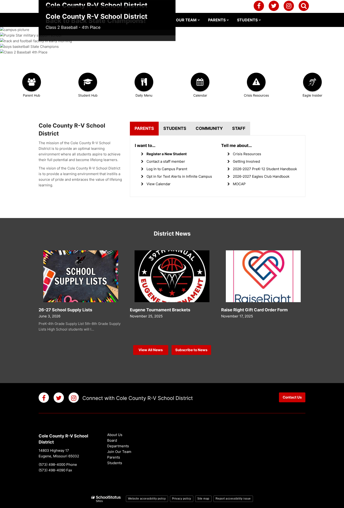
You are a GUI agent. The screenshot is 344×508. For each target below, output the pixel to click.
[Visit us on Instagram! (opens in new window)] (289, 6)
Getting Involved (246, 161)
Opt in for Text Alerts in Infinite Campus (179, 176)
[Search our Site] (304, 6)
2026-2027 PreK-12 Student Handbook (265, 169)
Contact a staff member (165, 161)
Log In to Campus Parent (166, 169)
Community (209, 128)
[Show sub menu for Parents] (228, 20)
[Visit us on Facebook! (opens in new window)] (259, 6)
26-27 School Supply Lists (65, 309)
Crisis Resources (247, 154)
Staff (238, 128)
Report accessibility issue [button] (233, 498)
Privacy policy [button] (181, 498)
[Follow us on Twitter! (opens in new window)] (274, 6)
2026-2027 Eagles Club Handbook (261, 176)
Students (174, 128)
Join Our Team (119, 451)
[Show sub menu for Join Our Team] (199, 20)
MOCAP (239, 184)
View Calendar (158, 184)
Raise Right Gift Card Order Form (254, 309)
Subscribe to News (191, 350)
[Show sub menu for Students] (260, 20)
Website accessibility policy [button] (147, 498)
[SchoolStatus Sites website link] (106, 499)
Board (112, 440)
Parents (144, 128)
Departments (118, 446)
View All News (151, 350)
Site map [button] (203, 498)
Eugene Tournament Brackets (160, 309)
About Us (114, 435)
